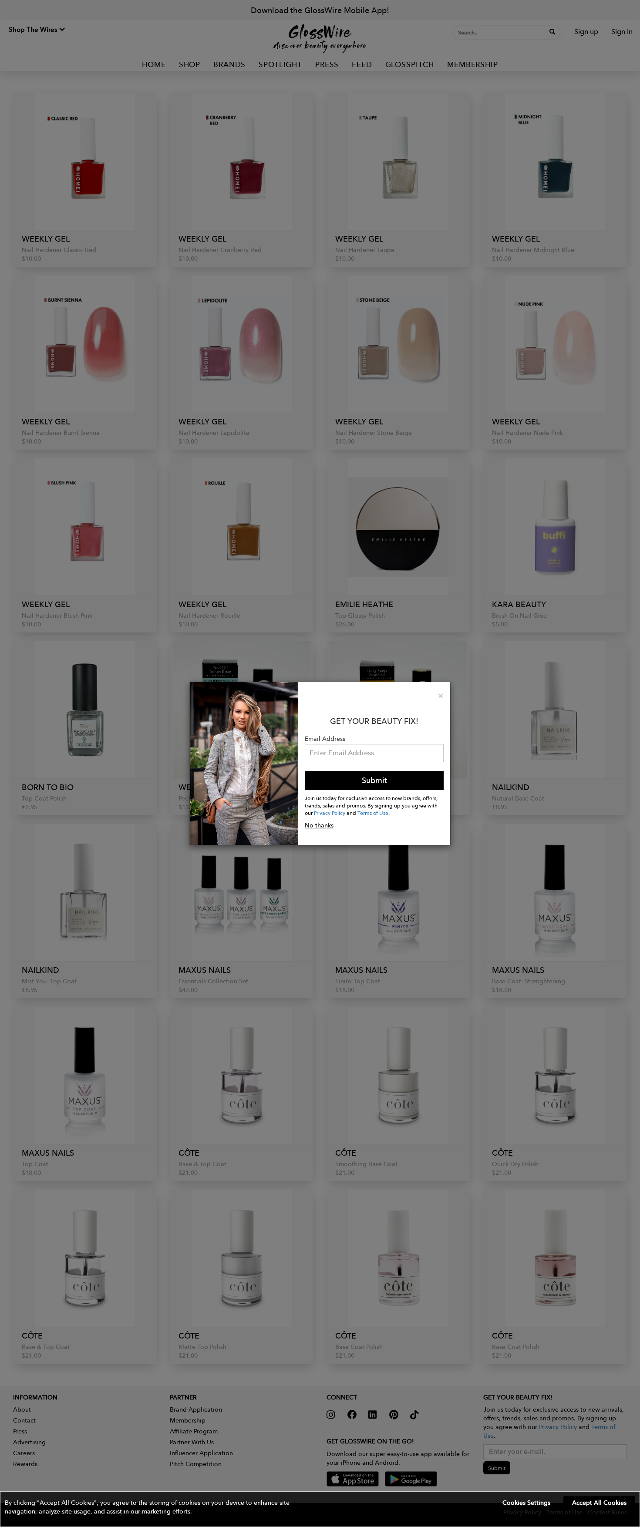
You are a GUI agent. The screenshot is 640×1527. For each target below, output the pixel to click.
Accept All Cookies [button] (599, 1503)
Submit (374, 780)
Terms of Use (372, 812)
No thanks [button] (319, 825)
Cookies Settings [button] (526, 1503)
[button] (320, 1509)
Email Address (325, 739)
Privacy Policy (329, 812)
